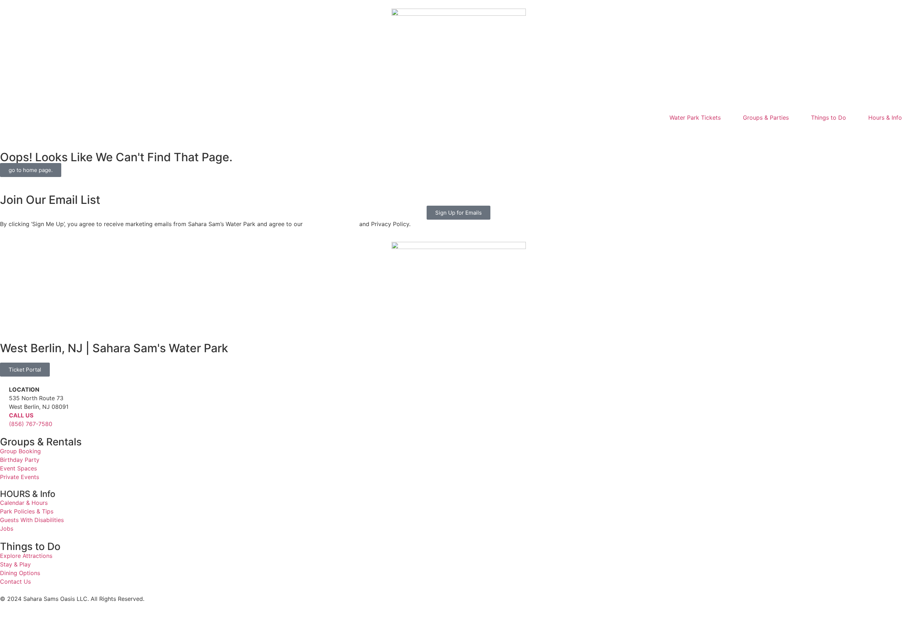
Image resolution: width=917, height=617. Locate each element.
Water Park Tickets (695, 117)
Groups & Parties (766, 117)
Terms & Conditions (330, 224)
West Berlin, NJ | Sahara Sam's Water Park (114, 348)
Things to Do (828, 117)
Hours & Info (885, 117)
